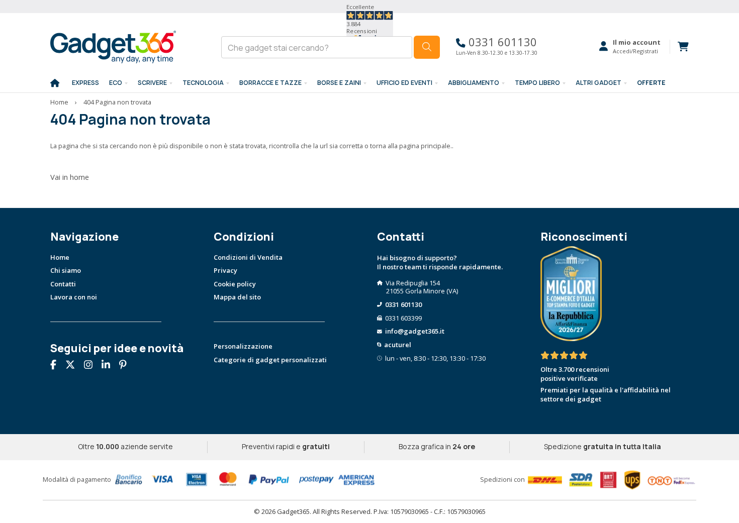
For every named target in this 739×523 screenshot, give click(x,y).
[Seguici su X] (73, 365)
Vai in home (69, 177)
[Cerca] (427, 47)
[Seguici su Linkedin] (110, 365)
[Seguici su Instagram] (92, 365)
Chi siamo (65, 270)
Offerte (651, 82)
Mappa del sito (237, 296)
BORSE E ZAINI (339, 82)
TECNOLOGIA (203, 82)
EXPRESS (85, 82)
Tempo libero (537, 82)
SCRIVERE (152, 82)
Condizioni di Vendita (248, 257)
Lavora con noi (73, 296)
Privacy (225, 270)
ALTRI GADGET (598, 82)
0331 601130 (501, 42)
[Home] (54, 83)
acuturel (397, 344)
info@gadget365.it (414, 331)
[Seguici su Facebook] (57, 365)
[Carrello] (679, 47)
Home (59, 102)
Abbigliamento (473, 82)
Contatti (63, 283)
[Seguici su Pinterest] (126, 365)
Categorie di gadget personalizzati (270, 359)
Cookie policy (235, 283)
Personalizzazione (243, 346)
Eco (115, 82)
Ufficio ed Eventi (404, 82)
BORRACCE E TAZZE (270, 82)
